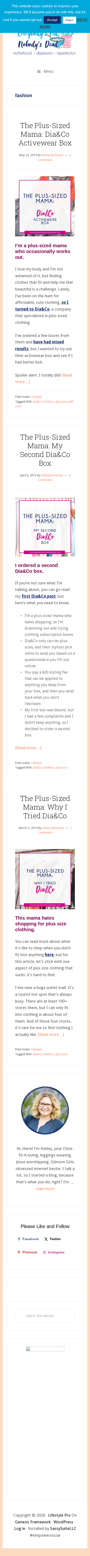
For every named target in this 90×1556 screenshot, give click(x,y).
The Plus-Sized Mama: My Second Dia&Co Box (45, 450)
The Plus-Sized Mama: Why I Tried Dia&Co (45, 806)
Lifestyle (36, 397)
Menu (49, 71)
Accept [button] (52, 20)
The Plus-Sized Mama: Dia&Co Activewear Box (45, 134)
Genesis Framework (33, 1522)
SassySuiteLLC (63, 1528)
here (49, 954)
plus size (61, 401)
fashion (49, 401)
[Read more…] (28, 747)
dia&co (38, 401)
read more (45, 1188)
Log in (19, 1528)
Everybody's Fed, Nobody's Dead (45, 39)
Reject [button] (69, 20)
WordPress (63, 1522)
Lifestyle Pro (59, 1515)
